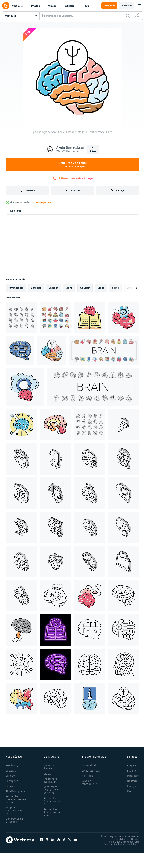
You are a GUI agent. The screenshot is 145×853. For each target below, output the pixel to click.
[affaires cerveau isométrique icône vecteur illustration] (55, 493)
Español (129, 770)
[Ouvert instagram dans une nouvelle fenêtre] (47, 839)
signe (115, 287)
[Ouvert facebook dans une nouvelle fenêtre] (41, 839)
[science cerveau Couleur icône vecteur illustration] (123, 317)
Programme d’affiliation (49, 780)
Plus (86, 5)
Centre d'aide (87, 765)
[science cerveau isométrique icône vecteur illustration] (21, 459)
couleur (85, 287)
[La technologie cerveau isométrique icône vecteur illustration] (123, 493)
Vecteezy (11, 770)
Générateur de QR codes (14, 820)
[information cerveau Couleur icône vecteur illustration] (89, 698)
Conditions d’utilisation (124, 839)
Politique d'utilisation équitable (117, 843)
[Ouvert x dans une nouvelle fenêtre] (69, 839)
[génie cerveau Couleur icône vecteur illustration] (21, 424)
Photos (35, 5)
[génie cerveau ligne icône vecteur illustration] (21, 664)
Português (130, 775)
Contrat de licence (48, 767)
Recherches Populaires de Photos (50, 801)
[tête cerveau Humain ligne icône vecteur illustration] (123, 664)
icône (69, 287)
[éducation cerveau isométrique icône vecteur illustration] (123, 561)
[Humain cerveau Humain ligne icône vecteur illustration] (123, 595)
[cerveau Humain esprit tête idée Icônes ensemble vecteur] (55, 317)
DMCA (46, 773)
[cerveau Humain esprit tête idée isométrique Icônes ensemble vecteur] (21, 317)
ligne (101, 287)
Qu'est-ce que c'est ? (42, 202)
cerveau (36, 287)
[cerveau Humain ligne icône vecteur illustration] (89, 664)
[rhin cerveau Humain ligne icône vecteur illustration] (55, 595)
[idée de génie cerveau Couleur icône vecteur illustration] (21, 630)
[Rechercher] (128, 15)
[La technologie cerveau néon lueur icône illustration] (55, 664)
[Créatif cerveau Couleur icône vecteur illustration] (21, 698)
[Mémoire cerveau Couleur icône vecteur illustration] (25, 387)
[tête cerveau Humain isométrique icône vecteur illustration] (123, 459)
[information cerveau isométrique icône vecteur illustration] (55, 459)
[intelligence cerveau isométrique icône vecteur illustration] (21, 561)
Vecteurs (17, 5)
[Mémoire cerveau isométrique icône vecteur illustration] (123, 527)
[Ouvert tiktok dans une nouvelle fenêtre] (64, 839)
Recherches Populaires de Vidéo (50, 812)
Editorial (70, 5)
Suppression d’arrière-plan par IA (14, 810)
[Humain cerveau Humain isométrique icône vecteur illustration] (89, 561)
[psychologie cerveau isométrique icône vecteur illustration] (21, 595)
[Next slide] (131, 288)
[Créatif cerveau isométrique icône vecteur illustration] (55, 527)
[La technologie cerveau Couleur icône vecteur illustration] (20, 350)
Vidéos (52, 5)
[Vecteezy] (5, 5)
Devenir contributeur (87, 782)
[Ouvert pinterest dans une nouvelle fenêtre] (58, 839)
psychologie (15, 287)
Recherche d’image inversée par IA (15, 799)
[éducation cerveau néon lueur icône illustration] (55, 630)
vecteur (53, 287)
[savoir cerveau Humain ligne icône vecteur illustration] (89, 630)
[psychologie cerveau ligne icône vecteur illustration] (123, 698)
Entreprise (12, 781)
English (128, 765)
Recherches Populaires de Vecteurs (50, 790)
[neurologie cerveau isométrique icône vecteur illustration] (89, 527)
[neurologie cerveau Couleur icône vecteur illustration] (55, 424)
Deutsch (129, 781)
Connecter (126, 5)
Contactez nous (89, 770)
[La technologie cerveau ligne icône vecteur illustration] (123, 630)
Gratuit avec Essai (72, 164)
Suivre (93, 151)
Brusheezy (12, 765)
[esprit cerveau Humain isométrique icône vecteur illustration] (55, 561)
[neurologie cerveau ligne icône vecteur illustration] (55, 698)
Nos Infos (85, 775)
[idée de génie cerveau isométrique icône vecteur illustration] (21, 527)
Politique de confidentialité (122, 841)
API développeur (15, 791)
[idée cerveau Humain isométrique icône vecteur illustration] (123, 424)
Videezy (10, 775)
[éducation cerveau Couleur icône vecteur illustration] (89, 317)
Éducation (12, 786)
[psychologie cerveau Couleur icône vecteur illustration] (51, 350)
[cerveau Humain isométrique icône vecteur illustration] (89, 459)
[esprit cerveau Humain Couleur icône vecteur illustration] (89, 595)
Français (129, 786)
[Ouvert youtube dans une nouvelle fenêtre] (75, 839)
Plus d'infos (15, 210)
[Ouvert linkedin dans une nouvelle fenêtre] (52, 839)
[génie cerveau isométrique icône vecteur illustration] (21, 493)
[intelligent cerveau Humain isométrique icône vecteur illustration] (89, 493)
